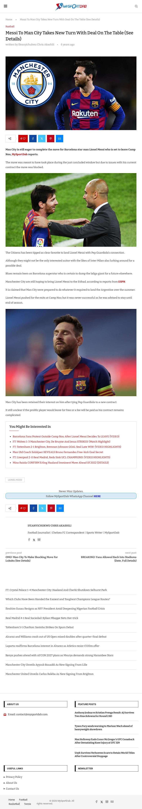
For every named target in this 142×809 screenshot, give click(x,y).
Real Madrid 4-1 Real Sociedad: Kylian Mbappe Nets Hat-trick (42, 618)
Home (9, 19)
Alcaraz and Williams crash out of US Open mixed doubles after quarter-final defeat (56, 636)
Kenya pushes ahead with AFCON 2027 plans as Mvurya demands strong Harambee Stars (59, 655)
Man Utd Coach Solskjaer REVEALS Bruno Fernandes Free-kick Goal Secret (58, 452)
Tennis (27, 804)
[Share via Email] (59, 138)
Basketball (14, 804)
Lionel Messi (15, 480)
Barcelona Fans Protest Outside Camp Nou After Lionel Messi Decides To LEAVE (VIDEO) (66, 436)
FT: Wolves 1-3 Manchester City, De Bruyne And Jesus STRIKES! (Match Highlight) (61, 441)
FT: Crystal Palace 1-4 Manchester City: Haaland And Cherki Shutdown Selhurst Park (56, 590)
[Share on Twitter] (41, 138)
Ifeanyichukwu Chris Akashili (49, 525)
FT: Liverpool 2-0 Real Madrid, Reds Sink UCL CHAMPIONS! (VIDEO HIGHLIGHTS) (61, 457)
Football (23, 799)
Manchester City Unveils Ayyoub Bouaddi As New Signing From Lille (46, 664)
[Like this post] (24, 138)
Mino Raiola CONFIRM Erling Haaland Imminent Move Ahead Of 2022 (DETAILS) (61, 462)
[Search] (136, 6)
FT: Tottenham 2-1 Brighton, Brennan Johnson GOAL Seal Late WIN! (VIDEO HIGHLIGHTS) (67, 446)
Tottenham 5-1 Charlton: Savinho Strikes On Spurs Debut (40, 627)
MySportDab (19, 154)
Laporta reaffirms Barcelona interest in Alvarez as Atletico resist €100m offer (52, 646)
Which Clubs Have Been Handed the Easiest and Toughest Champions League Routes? (58, 599)
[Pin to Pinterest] (50, 138)
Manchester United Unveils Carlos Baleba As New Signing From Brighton (50, 674)
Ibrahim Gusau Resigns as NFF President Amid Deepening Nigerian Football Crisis (55, 608)
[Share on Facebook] (33, 138)
